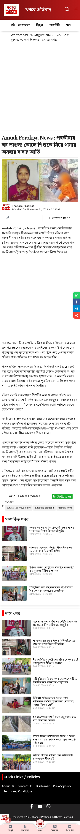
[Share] (76, 315)
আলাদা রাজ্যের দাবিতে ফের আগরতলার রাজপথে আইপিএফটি (53, 757)
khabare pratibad (44, 508)
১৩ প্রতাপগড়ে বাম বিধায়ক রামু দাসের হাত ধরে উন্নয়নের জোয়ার (54, 719)
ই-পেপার (69, 830)
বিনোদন (55, 830)
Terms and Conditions (18, 792)
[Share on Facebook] (76, 302)
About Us (8, 786)
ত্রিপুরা (40, 25)
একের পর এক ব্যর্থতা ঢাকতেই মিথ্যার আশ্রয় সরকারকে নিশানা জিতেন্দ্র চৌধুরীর (51, 529)
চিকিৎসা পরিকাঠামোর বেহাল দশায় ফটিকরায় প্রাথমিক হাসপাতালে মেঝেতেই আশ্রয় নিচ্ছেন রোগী (53, 701)
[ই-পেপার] (70, 826)
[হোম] (40, 823)
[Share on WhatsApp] (76, 295)
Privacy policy (62, 786)
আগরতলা (24, 25)
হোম (40, 830)
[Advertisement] (40, 89)
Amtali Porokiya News (19, 508)
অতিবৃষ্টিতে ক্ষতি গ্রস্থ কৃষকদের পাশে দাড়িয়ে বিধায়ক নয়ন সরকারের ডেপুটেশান (51, 589)
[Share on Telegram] (76, 308)
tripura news (65, 508)
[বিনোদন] (55, 826)
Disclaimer (42, 786)
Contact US (25, 786)
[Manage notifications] (8, 820)
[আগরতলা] (25, 826)
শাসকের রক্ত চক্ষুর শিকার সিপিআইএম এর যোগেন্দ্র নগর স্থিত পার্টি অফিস (50, 549)
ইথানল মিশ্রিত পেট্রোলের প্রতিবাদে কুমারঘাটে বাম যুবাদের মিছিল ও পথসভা (51, 569)
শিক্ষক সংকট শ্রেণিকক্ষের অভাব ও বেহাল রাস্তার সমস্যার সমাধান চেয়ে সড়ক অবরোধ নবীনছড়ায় (54, 739)
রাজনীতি (54, 25)
